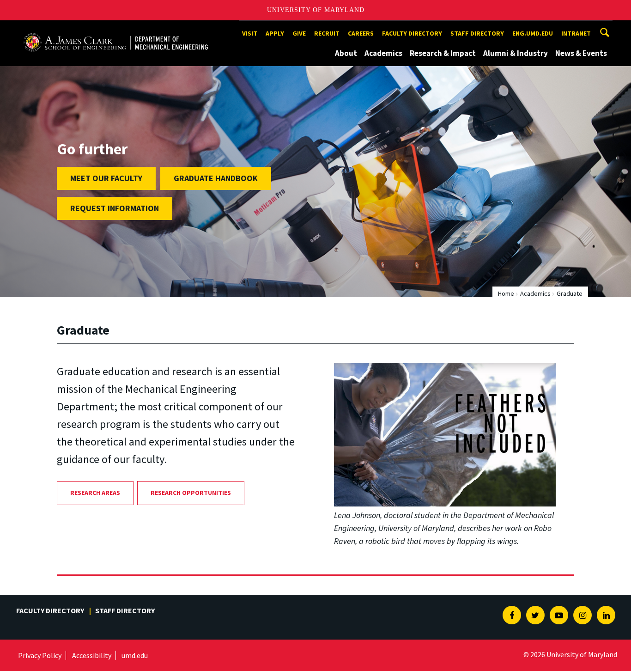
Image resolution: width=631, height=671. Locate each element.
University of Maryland (315, 9)
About (346, 53)
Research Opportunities (191, 492)
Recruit (327, 33)
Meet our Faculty (106, 178)
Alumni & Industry (515, 53)
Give (299, 33)
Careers (361, 33)
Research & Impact (443, 53)
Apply (275, 33)
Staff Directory (477, 33)
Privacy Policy (39, 655)
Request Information (114, 208)
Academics (383, 53)
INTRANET (576, 33)
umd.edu (134, 655)
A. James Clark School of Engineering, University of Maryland (115, 29)
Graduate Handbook (216, 178)
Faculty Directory (412, 33)
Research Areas (95, 492)
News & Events (581, 53)
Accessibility (91, 655)
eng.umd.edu (532, 33)
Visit (249, 33)
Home (506, 293)
